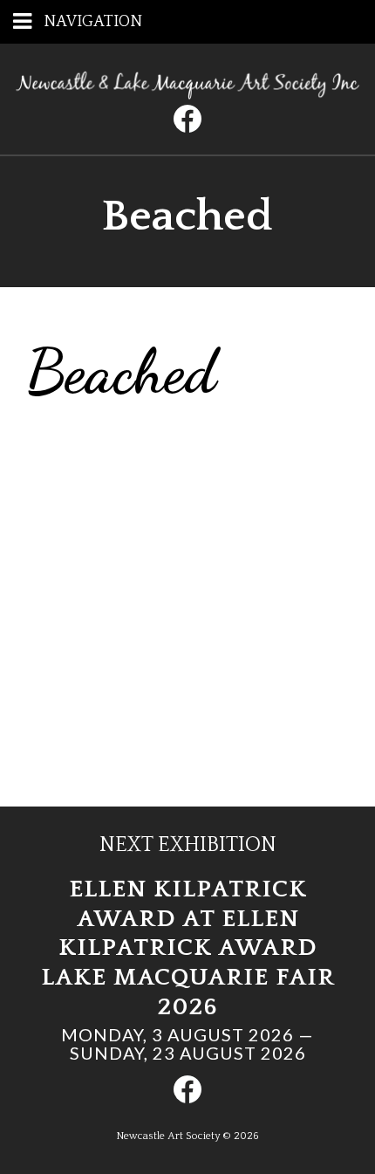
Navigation (93, 22)
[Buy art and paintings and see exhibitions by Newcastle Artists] (187, 94)
